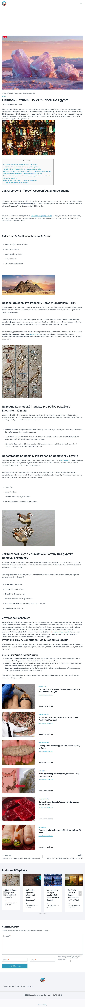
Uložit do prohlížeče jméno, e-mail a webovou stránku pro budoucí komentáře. (69, 957)
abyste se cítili (34, 334)
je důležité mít (65, 460)
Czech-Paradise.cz (9, 104)
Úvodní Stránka (8, 986)
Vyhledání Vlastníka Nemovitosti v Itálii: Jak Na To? (65, 856)
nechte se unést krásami (60, 632)
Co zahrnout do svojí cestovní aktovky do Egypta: (21, 167)
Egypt (4, 96)
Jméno (6, 960)
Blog (17, 986)
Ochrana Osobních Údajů (53, 995)
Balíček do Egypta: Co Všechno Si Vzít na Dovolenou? (30, 895)
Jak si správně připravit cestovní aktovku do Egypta (20, 164)
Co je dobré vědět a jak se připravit (16, 182)
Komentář (7, 936)
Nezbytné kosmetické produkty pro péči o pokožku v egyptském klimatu (27, 171)
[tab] (39, 913)
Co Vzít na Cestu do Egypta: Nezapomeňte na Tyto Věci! (73, 895)
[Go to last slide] (4, 893)
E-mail (33, 960)
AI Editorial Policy (42, 1005)
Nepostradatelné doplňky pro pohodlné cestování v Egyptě (22, 173)
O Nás (23, 986)
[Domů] (2, 93)
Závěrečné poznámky (10, 178)
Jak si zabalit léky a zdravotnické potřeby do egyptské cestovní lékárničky (28, 176)
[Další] (80, 893)
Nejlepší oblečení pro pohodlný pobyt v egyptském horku (22, 169)
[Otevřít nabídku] (81, 3)
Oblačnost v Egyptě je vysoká (41, 216)
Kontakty (30, 986)
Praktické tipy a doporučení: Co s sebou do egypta (20, 180)
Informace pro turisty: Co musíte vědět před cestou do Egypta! (53, 895)
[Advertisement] (42, 19)
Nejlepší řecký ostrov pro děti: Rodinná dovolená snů (21, 856)
